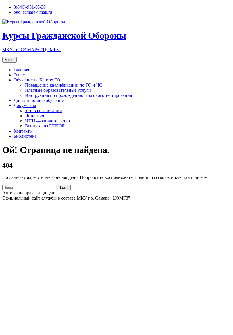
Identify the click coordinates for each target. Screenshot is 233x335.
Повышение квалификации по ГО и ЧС (63, 85)
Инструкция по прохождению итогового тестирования (78, 95)
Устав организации (43, 110)
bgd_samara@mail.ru (33, 12)
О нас (19, 74)
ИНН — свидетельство (47, 120)
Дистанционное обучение (39, 100)
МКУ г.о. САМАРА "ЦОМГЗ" (31, 49)
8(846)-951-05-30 (30, 7)
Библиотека (25, 136)
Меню (9, 60)
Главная (21, 69)
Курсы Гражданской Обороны (64, 35)
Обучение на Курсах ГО (37, 80)
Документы (25, 105)
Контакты (23, 131)
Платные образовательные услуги (58, 90)
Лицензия (34, 115)
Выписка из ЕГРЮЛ (45, 125)
